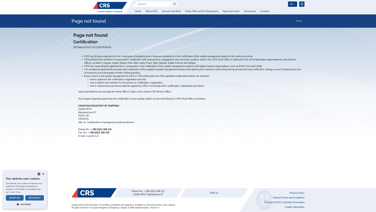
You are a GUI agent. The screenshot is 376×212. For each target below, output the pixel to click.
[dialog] (25, 189)
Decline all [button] (35, 198)
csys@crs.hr (92, 136)
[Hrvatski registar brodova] (110, 7)
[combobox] (38, 174)
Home (138, 11)
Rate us (214, 193)
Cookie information (294, 207)
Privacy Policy (297, 193)
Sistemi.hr (154, 207)
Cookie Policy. (15, 192)
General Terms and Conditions (288, 197)
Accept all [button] (14, 198)
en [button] (291, 4)
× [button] (43, 174)
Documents (250, 11)
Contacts (264, 11)
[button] (25, 204)
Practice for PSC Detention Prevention (284, 202)
